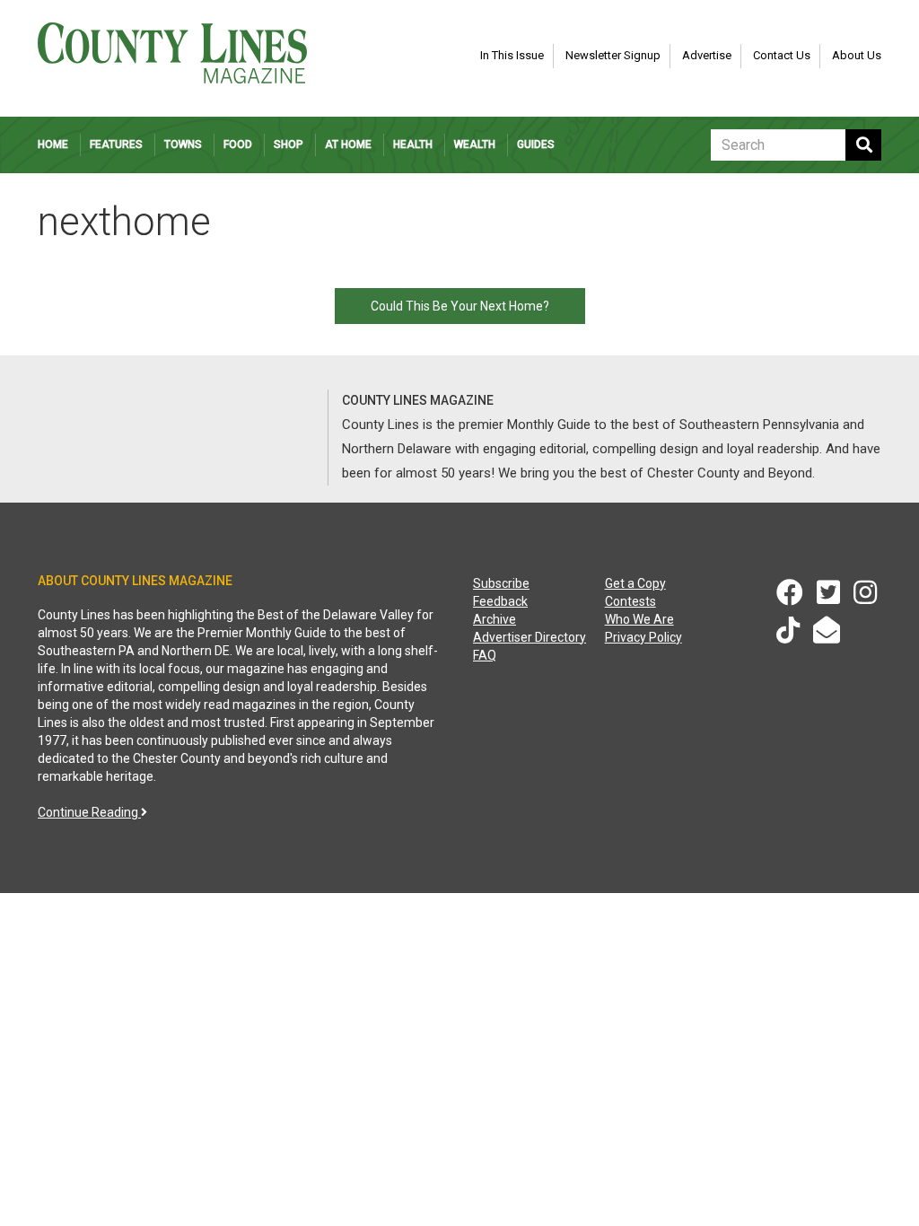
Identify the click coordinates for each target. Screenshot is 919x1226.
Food (237, 144)
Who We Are (639, 619)
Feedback (500, 601)
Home (53, 144)
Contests (630, 601)
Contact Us (781, 55)
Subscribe (501, 583)
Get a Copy (635, 583)
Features (116, 144)
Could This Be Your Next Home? (460, 306)
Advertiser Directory (529, 637)
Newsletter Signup (613, 55)
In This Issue (512, 55)
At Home (348, 144)
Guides (536, 144)
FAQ (484, 655)
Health (413, 144)
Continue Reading (89, 812)
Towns (183, 144)
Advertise (706, 55)
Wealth (474, 144)
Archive (494, 619)
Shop (288, 144)
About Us (856, 55)
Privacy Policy (643, 637)
